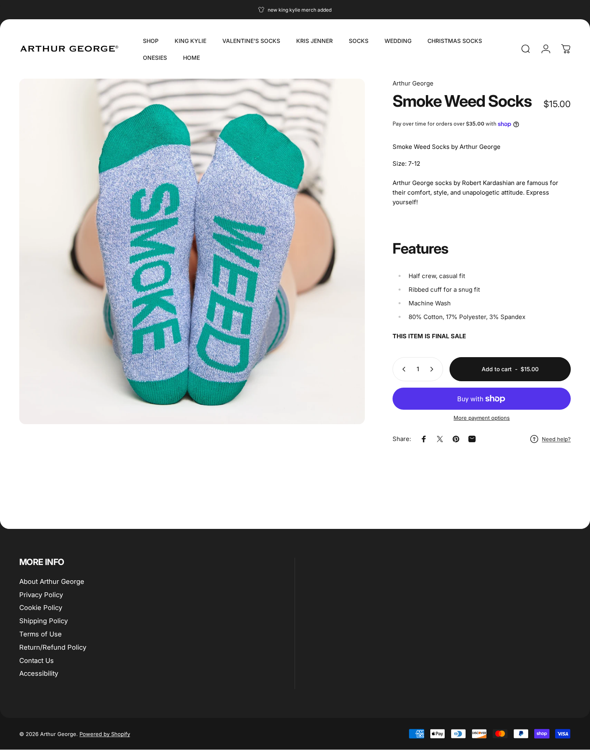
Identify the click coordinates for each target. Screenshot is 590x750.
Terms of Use (40, 634)
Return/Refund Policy (52, 647)
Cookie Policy (40, 608)
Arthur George (413, 83)
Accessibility (38, 674)
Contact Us (36, 661)
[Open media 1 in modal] (192, 251)
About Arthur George (51, 581)
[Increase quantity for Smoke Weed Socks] (433, 369)
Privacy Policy (41, 595)
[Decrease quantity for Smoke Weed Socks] (402, 369)
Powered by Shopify (104, 734)
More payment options (482, 418)
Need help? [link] (556, 439)
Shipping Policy (43, 621)
